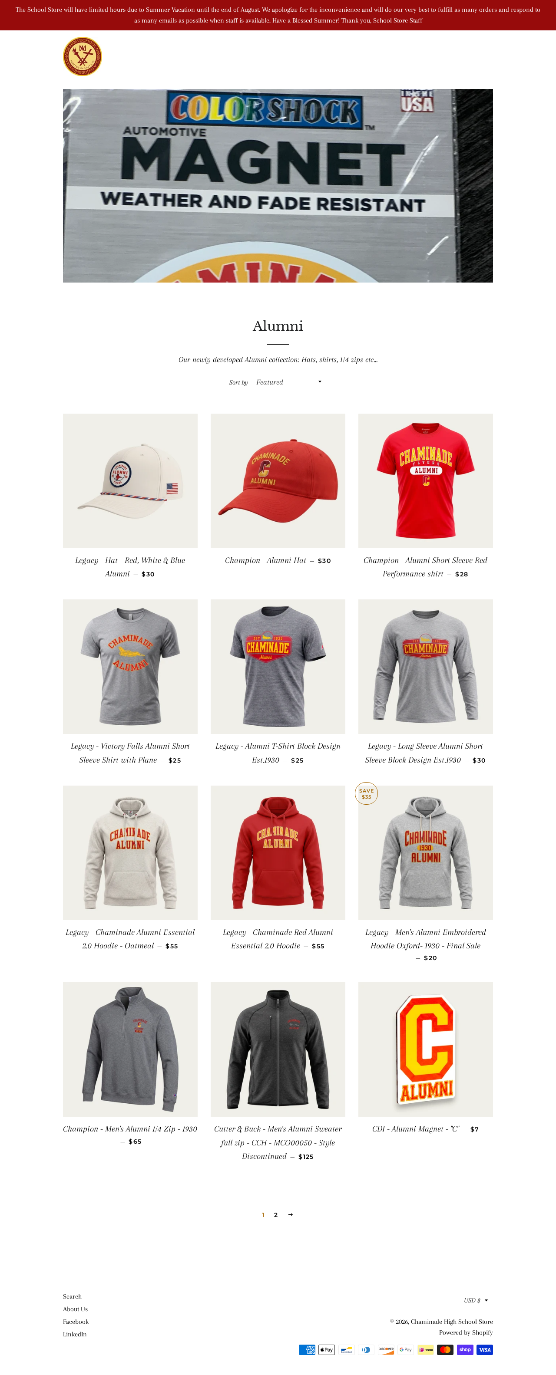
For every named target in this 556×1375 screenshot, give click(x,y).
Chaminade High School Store (452, 1322)
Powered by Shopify (466, 1332)
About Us (75, 1309)
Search (72, 1296)
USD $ (472, 1300)
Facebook (76, 1322)
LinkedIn (75, 1334)
